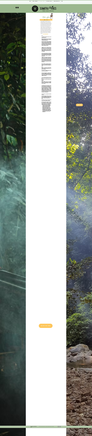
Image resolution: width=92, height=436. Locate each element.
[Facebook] (16, 7)
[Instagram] (18, 7)
